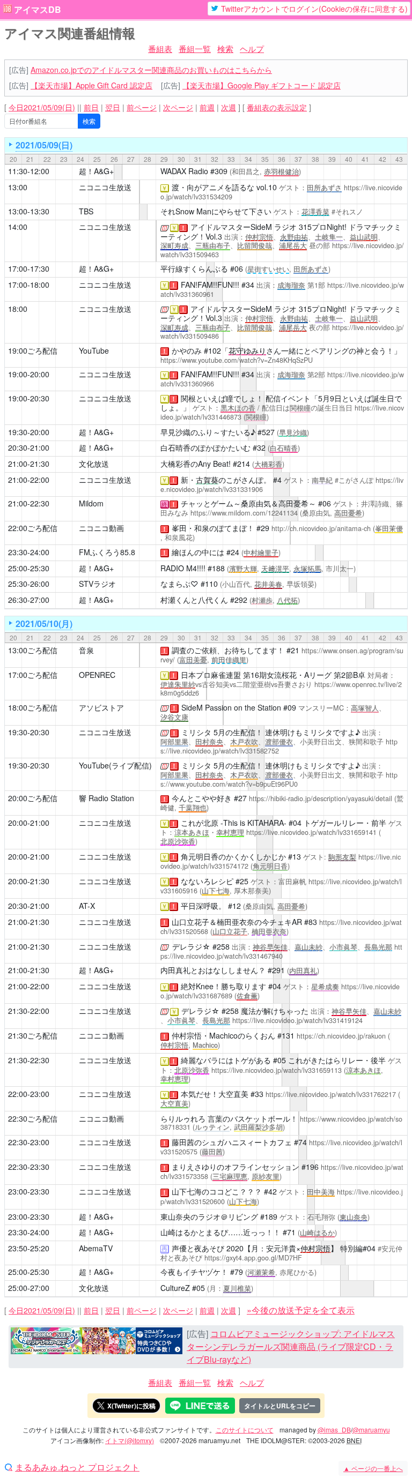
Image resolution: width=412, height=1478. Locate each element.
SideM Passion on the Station (231, 707)
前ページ (142, 107)
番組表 (160, 48)
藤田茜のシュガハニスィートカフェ (232, 1142)
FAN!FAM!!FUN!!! (210, 284)
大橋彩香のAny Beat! (195, 463)
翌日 (112, 107)
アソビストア (101, 707)
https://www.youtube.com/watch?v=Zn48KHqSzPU (236, 360)
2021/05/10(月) (44, 623)
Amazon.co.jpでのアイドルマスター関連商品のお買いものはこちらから (151, 69)
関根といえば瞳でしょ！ (222, 398)
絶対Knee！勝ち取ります (223, 986)
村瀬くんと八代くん (194, 599)
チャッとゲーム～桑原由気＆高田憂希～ (248, 503)
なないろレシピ (207, 881)
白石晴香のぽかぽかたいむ (205, 447)
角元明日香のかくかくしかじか (233, 856)
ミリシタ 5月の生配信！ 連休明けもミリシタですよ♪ (270, 732)
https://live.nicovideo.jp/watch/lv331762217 (331, 1094)
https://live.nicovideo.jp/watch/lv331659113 (276, 1070)
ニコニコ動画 (101, 527)
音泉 (86, 650)
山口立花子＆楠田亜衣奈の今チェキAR (237, 921)
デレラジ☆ (191, 946)
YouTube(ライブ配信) (115, 765)
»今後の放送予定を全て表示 (301, 1310)
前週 (207, 107)
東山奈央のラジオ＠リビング (209, 1216)
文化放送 (94, 463)
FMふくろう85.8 (107, 552)
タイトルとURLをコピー (279, 1405)
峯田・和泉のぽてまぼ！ (213, 527)
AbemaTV (96, 1248)
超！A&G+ (96, 171)
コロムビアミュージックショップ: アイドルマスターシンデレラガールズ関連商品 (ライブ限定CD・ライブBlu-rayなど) (291, 1346)
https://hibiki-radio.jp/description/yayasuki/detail (320, 798)
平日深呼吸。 (203, 905)
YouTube (94, 350)
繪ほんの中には (198, 552)
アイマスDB (37, 9)
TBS (86, 211)
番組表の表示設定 (277, 107)
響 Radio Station (106, 798)
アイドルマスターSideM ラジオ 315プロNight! (268, 226)
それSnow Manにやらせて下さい (215, 211)
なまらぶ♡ (179, 583)
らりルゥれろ (182, 1118)
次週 (228, 107)
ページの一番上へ (373, 1468)
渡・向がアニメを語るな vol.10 (224, 187)
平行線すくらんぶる (194, 268)
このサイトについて (245, 1429)
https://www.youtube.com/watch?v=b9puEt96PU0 (279, 779)
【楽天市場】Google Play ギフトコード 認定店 (261, 85)
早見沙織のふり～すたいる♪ (207, 432)
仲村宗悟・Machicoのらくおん (223, 1035)
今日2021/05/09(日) (42, 107)
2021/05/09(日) (44, 145)
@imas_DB (334, 1429)
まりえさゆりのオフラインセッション (235, 1166)
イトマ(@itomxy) (129, 1440)
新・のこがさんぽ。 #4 (231, 479)
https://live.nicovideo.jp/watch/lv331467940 (281, 951)
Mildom (91, 503)
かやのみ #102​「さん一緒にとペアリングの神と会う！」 (286, 350)
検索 (225, 48)
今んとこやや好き (202, 798)
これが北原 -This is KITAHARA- (233, 822)
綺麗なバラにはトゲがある (226, 1060)
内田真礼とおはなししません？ (213, 970)
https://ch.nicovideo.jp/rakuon (341, 1036)
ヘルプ (252, 48)
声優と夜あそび (198, 1248)
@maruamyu (371, 1429)
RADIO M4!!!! (182, 568)
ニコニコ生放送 (105, 187)
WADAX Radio (184, 171)
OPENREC (97, 674)
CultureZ (175, 1287)
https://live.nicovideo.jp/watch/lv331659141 (311, 832)
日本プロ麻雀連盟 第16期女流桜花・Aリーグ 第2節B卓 (273, 674)
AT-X (87, 905)
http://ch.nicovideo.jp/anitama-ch (321, 528)
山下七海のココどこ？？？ (217, 1191)
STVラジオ (97, 583)
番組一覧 (195, 48)
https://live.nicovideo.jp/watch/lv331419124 (297, 1020)
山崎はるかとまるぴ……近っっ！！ (220, 1232)
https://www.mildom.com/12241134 (244, 513)
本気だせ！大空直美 (214, 1093)
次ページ (178, 107)
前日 (91, 107)
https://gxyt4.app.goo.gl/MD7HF (253, 1258)
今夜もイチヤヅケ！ (194, 1271)
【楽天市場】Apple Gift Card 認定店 (91, 85)
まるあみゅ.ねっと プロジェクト (77, 1467)
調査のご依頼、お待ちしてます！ (228, 650)
